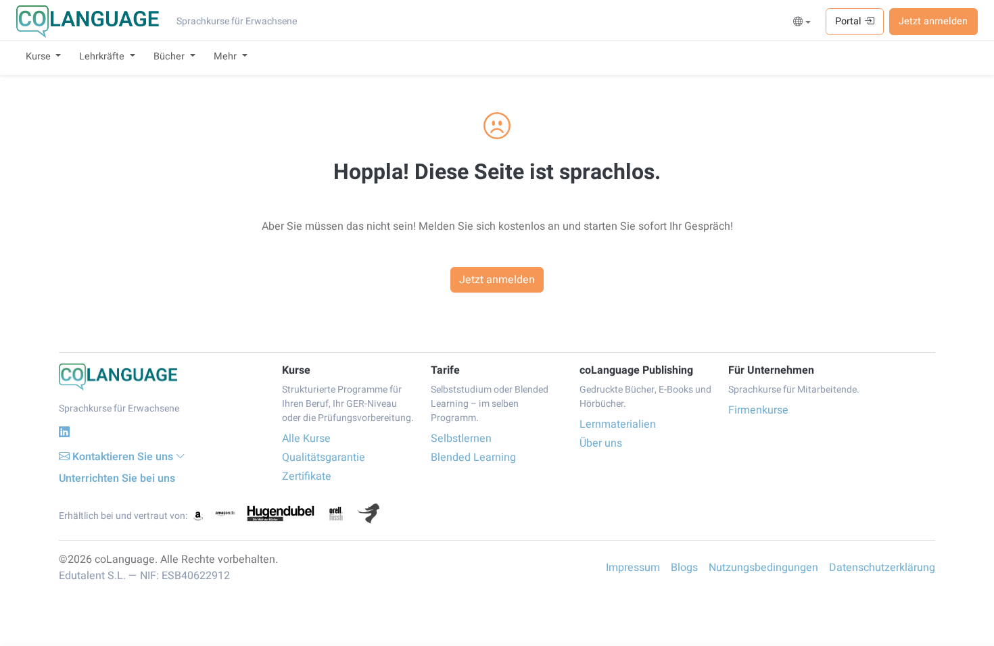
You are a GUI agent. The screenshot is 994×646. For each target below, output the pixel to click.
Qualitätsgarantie (323, 457)
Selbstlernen (461, 438)
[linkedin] (64, 432)
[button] (802, 22)
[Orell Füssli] (336, 513)
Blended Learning (473, 457)
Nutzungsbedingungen (763, 568)
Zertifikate (306, 476)
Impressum (633, 568)
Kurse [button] (39, 56)
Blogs (684, 568)
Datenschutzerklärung (882, 568)
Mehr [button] (226, 56)
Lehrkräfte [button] (103, 56)
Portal (849, 21)
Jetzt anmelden (933, 21)
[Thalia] (368, 513)
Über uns (600, 443)
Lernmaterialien (617, 424)
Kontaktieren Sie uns (122, 457)
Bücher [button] (170, 56)
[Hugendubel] (280, 513)
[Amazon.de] (225, 513)
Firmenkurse (758, 410)
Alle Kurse (306, 438)
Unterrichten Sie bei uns (117, 478)
